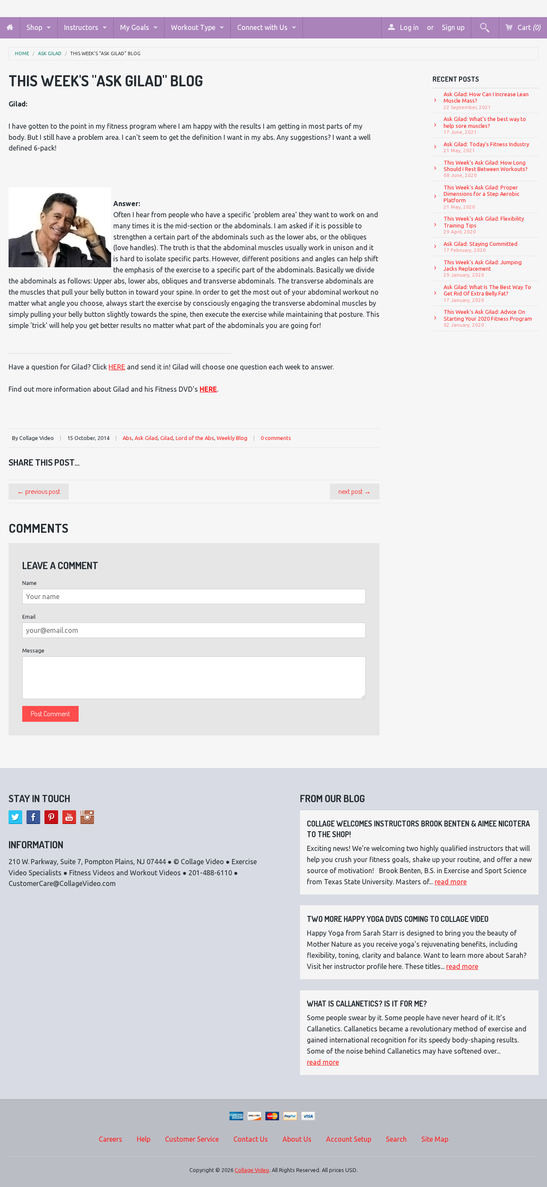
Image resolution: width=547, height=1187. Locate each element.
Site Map (434, 1139)
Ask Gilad (50, 53)
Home (22, 53)
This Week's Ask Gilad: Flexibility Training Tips (484, 225)
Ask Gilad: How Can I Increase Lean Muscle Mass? (486, 100)
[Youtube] (69, 817)
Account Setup (348, 1139)
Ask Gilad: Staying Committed (481, 247)
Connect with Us (262, 27)
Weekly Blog (232, 438)
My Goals (134, 27)
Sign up (453, 27)
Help (143, 1139)
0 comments (276, 438)
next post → (354, 491)
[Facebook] (33, 817)
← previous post (38, 491)
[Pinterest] (51, 817)
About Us (297, 1139)
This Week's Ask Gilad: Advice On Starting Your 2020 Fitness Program (488, 318)
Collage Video (252, 1170)
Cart (528, 27)
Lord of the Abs (195, 438)
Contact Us (250, 1139)
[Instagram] (87, 817)
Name (29, 583)
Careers (110, 1139)
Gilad (166, 438)
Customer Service (192, 1139)
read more (451, 882)
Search (396, 1139)
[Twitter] (15, 817)
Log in (408, 27)
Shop (34, 27)
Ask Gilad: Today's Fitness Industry (486, 147)
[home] (10, 27)
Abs (127, 438)
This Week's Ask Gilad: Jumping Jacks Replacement (483, 268)
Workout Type (193, 27)
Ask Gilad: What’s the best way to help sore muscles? (485, 125)
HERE (117, 367)
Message (33, 650)
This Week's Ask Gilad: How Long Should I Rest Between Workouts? (486, 168)
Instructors (81, 27)
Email (28, 617)
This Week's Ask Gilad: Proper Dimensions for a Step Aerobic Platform (481, 197)
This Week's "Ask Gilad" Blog (105, 53)
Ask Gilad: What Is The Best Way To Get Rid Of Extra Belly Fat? (487, 293)
